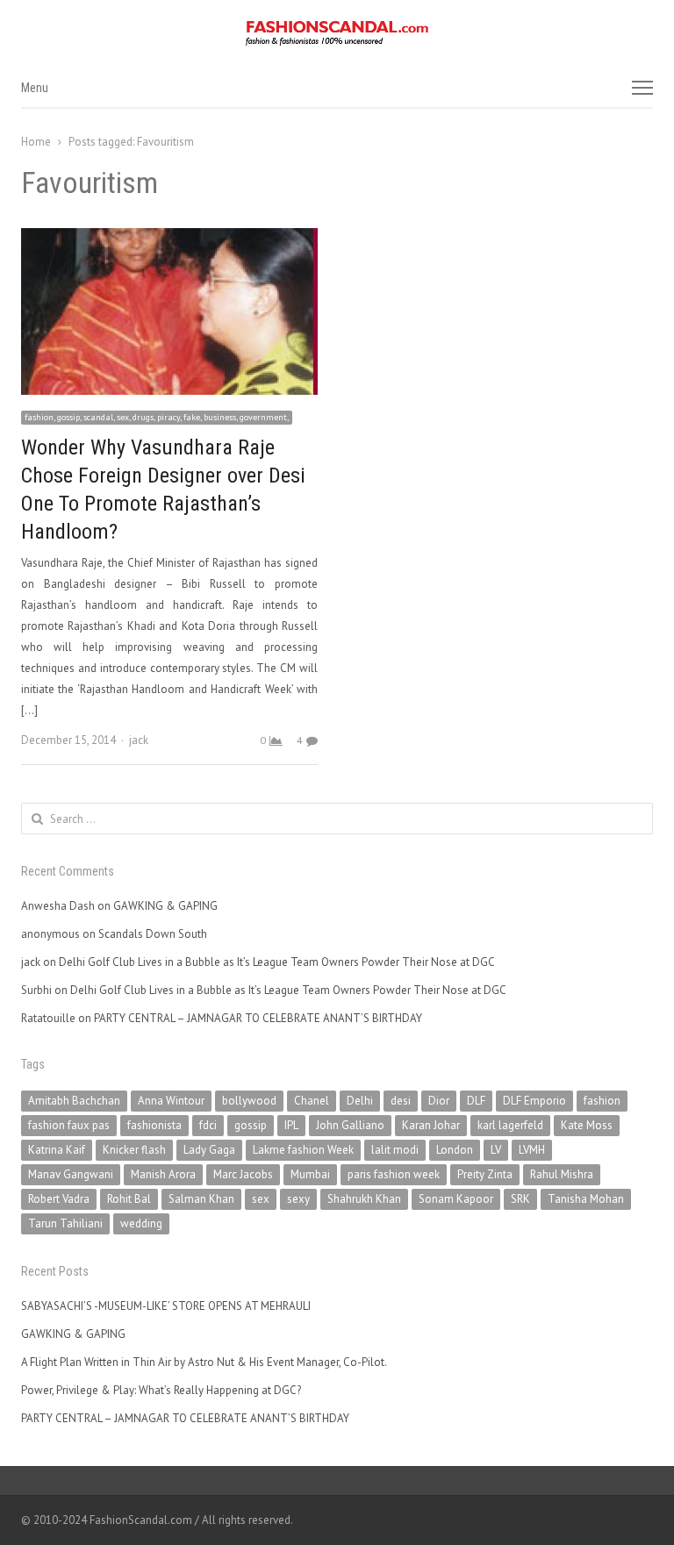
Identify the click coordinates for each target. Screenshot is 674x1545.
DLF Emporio (534, 1100)
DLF (476, 1100)
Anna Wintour (171, 1100)
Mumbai (310, 1174)
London (454, 1149)
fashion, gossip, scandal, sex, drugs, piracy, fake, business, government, (157, 417)
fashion (602, 1100)
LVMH (532, 1149)
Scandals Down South (152, 933)
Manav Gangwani (70, 1174)
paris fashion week (394, 1174)
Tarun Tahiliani (65, 1223)
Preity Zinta (485, 1174)
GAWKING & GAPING (165, 905)
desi (401, 1100)
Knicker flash (134, 1149)
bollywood (249, 1100)
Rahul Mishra (561, 1174)
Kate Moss (587, 1125)
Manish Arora (163, 1174)
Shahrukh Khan (364, 1198)
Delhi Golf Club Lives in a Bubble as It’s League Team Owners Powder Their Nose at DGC (277, 962)
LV (496, 1149)
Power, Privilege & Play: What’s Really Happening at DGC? (161, 1390)
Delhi (360, 1100)
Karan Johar (431, 1125)
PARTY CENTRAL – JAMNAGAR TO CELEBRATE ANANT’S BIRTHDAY (258, 1018)
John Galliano (350, 1125)
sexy (298, 1198)
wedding (141, 1223)
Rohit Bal (129, 1198)
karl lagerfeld (510, 1125)
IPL (291, 1125)
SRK (520, 1198)
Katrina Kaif (56, 1149)
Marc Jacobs (243, 1174)
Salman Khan (201, 1198)
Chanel (311, 1100)
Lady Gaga (209, 1149)
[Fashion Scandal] (337, 33)
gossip (250, 1125)
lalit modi (395, 1149)
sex (260, 1198)
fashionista (154, 1125)
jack (138, 740)
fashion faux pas (69, 1125)
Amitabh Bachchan (74, 1100)
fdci (208, 1125)
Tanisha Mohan (586, 1198)
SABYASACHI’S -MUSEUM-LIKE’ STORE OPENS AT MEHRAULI (166, 1305)
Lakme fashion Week (303, 1149)
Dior (438, 1100)
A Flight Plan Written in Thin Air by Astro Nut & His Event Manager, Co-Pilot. (204, 1362)
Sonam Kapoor (456, 1198)
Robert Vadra (59, 1198)
